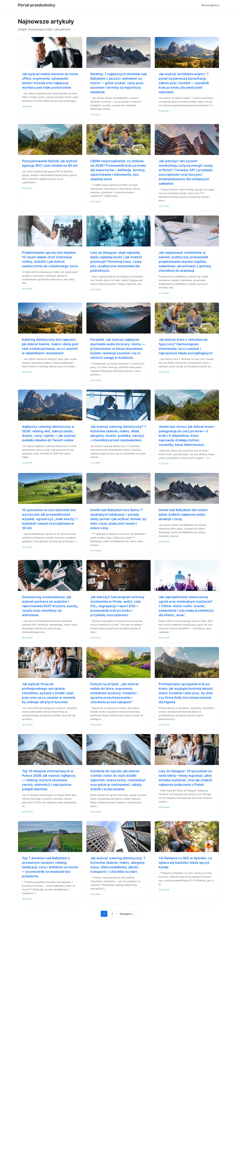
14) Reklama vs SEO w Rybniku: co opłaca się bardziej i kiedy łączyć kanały (185, 862)
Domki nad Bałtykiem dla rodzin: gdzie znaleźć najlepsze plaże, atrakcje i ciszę (183, 514)
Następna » (127, 913)
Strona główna (210, 5)
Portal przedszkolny (36, 5)
